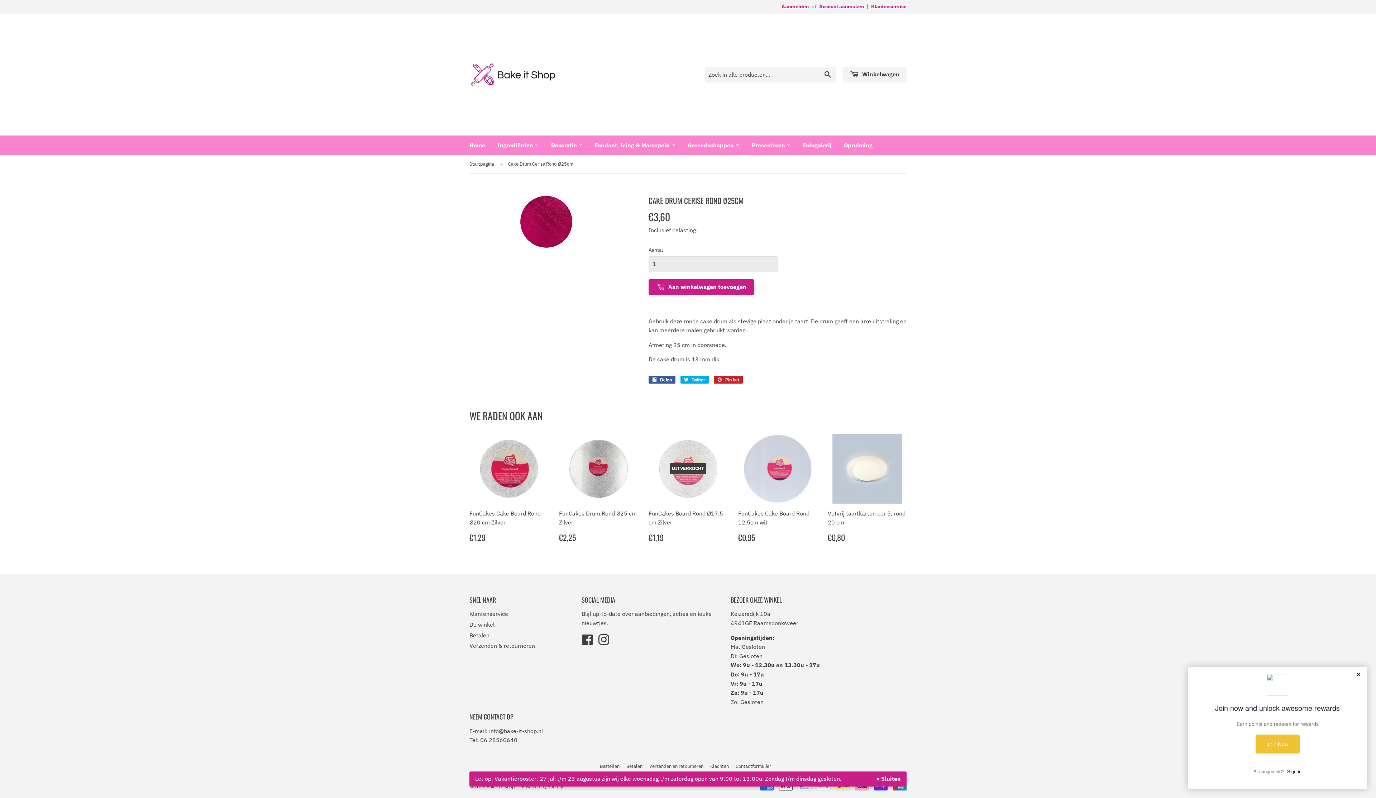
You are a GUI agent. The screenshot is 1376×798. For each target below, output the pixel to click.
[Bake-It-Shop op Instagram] (604, 642)
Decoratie (564, 145)
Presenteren (769, 145)
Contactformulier (753, 766)
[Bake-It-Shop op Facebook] (587, 642)
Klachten (719, 766)
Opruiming (858, 145)
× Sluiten (888, 778)
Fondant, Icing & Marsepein (633, 145)
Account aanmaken (841, 6)
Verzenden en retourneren (676, 766)
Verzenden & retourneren (502, 645)
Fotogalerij (817, 145)
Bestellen (610, 766)
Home (477, 145)
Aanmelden (795, 6)
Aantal (656, 250)
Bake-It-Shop (501, 787)
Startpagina (481, 164)
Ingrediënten (516, 145)
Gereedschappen (711, 145)
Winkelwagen (880, 74)
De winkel (481, 624)
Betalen (479, 635)
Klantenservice (889, 6)
